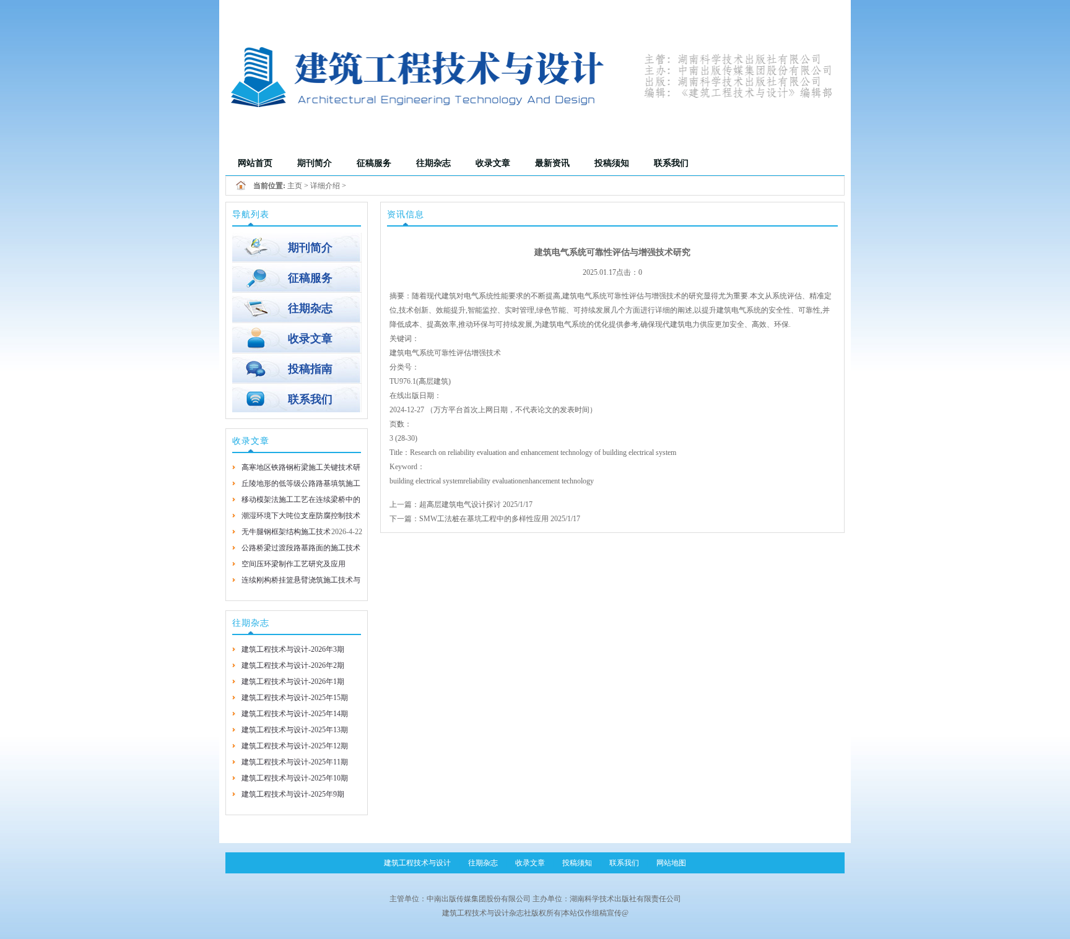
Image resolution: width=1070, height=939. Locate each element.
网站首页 (255, 163)
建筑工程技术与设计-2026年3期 (292, 649)
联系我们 (671, 163)
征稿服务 (374, 163)
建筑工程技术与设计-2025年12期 (294, 746)
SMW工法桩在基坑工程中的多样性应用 (484, 518)
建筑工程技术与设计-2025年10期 (294, 778)
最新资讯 (552, 163)
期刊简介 (314, 163)
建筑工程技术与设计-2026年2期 (292, 665)
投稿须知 (611, 163)
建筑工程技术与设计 (417, 863)
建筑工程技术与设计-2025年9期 (292, 794)
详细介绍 (325, 185)
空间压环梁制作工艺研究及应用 (293, 564)
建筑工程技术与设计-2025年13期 (294, 729)
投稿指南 (310, 369)
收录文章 (493, 163)
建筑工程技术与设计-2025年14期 (294, 713)
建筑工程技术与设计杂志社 (486, 913)
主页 (294, 185)
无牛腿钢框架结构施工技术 (286, 531)
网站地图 (671, 863)
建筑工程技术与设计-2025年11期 (294, 762)
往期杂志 (433, 163)
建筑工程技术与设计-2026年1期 (292, 681)
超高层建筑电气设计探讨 (460, 504)
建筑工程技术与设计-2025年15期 (294, 697)
